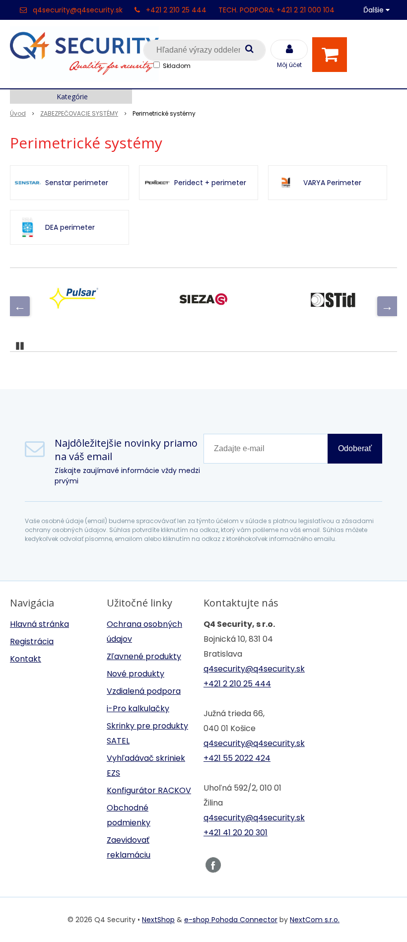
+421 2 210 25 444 (176, 10)
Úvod (18, 113)
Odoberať (355, 448)
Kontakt (25, 659)
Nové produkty (135, 673)
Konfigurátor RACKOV (149, 790)
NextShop (158, 920)
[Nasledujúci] (387, 306)
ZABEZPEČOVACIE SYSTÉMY (79, 113)
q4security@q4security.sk (78, 10)
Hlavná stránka (39, 624)
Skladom (177, 66)
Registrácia (32, 641)
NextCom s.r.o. (314, 920)
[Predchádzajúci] (20, 306)
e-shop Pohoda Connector (230, 920)
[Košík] (332, 54)
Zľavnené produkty (144, 656)
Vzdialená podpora (144, 691)
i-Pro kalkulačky (138, 708)
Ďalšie (374, 10)
